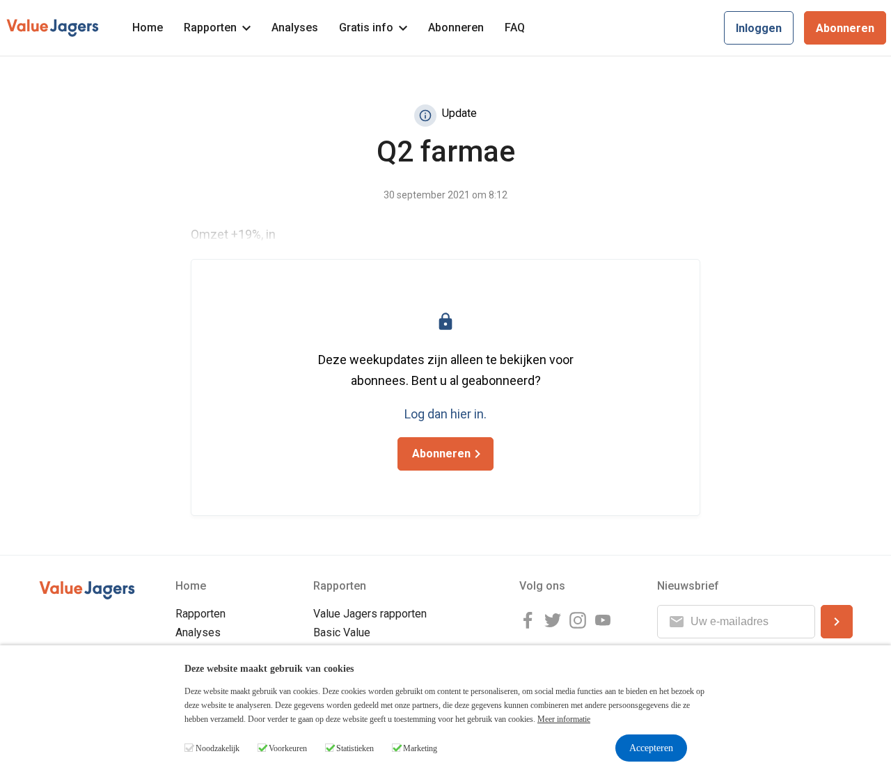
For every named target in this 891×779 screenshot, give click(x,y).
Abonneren (456, 27)
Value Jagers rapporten (370, 613)
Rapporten (210, 27)
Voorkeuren (288, 748)
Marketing (420, 748)
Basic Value (341, 632)
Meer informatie (563, 719)
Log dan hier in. (445, 414)
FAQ (515, 27)
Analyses (294, 27)
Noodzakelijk (217, 748)
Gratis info (366, 27)
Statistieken (355, 748)
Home (147, 27)
